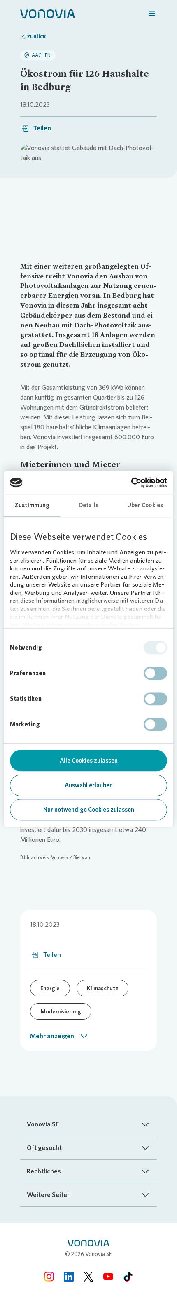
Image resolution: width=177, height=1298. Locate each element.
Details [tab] (88, 505)
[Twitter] (88, 1276)
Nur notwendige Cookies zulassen (88, 809)
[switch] (155, 673)
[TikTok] (128, 1276)
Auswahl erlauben (89, 785)
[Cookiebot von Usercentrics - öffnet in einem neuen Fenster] (131, 482)
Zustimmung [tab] (31, 505)
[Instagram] (49, 1276)
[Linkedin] (69, 1276)
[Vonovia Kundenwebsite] (47, 13)
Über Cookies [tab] (145, 505)
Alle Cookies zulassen (89, 760)
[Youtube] (108, 1276)
